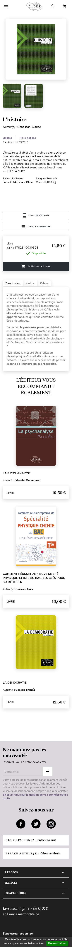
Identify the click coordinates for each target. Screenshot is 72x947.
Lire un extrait (38, 215)
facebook (20, 824)
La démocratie (14, 683)
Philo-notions (28, 138)
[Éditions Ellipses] (34, 6)
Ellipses (7, 138)
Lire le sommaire (39, 226)
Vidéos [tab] (44, 283)
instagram (51, 824)
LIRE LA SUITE (16, 171)
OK (47, 771)
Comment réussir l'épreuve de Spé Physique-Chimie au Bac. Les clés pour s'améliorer (34, 578)
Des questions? (31, 840)
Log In (52, 6)
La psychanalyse (16, 473)
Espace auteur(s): (33, 853)
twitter (36, 824)
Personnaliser (57, 943)
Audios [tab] (30, 283)
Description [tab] (13, 283)
